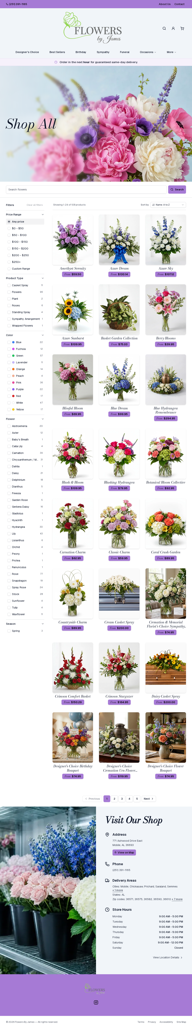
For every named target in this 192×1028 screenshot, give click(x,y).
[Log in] (173, 28)
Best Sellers (57, 52)
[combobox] (168, 205)
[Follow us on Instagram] (96, 1002)
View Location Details (166, 957)
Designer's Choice (27, 52)
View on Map (126, 852)
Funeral (124, 52)
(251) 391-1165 (18, 4)
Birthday (81, 52)
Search (179, 189)
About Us (165, 4)
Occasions (146, 52)
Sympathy (103, 52)
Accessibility (166, 1022)
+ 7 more (177, 899)
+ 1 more (117, 890)
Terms (140, 1022)
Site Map (181, 1022)
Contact (179, 4)
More (170, 52)
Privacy (152, 1022)
